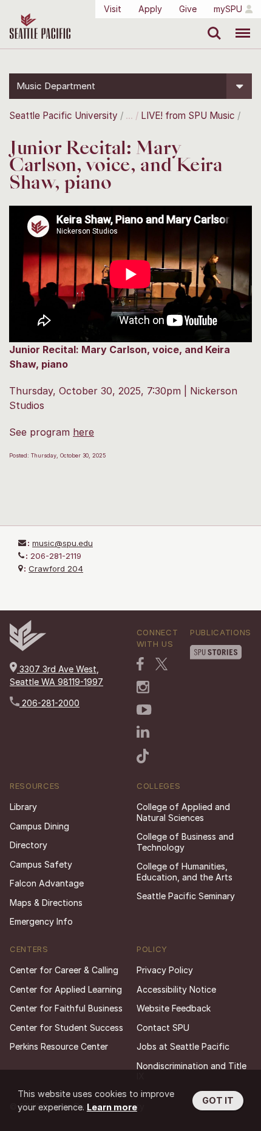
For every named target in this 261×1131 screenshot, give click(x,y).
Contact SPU (163, 1027)
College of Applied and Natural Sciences (183, 812)
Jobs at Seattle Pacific (183, 1046)
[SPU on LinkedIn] (143, 733)
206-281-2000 (49, 703)
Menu (238, 24)
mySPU (228, 9)
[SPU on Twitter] (161, 665)
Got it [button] (218, 1100)
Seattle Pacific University (63, 115)
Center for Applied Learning (66, 989)
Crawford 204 (56, 568)
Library (23, 807)
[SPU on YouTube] (144, 711)
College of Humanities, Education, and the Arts (184, 871)
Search (211, 24)
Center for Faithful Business (66, 1008)
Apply (150, 9)
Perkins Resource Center (59, 1046)
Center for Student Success (66, 1027)
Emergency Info (41, 921)
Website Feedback (174, 1008)
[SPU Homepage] (28, 648)
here (83, 432)
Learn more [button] (112, 1107)
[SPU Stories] (216, 653)
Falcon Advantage (47, 883)
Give (188, 9)
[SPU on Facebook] (140, 665)
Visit (112, 9)
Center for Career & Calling (64, 970)
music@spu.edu (62, 543)
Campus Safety (41, 864)
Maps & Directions (46, 902)
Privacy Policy (165, 970)
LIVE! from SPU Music (188, 115)
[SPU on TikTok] (143, 757)
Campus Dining (39, 826)
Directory (28, 845)
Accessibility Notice (176, 989)
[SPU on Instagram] (143, 688)
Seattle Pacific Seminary (186, 896)
